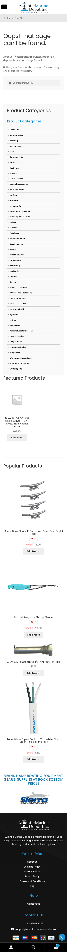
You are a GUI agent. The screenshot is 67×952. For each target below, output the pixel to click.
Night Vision (15, 325)
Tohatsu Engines (17, 255)
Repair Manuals (16, 244)
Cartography (15, 146)
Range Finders (16, 342)
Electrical (14, 162)
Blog (32, 886)
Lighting (13, 195)
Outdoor (13, 227)
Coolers (13, 276)
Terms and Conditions (32, 881)
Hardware (14, 200)
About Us (32, 862)
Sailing (13, 249)
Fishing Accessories (18, 287)
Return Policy (32, 876)
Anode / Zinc (15, 130)
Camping (14, 141)
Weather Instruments (19, 363)
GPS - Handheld (17, 309)
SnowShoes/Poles (18, 347)
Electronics (14, 168)
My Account (11, 947)
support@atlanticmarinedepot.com (35, 929)
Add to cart (33, 551)
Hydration (14, 314)
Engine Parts (15, 173)
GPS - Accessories (18, 304)
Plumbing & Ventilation (20, 217)
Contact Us (33, 903)
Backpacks (14, 271)
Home (10, 18)
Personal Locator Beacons (21, 331)
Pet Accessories (17, 336)
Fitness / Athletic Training (21, 293)
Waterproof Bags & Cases (21, 358)
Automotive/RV (16, 135)
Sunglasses (15, 352)
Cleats (12, 151)
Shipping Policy (32, 866)
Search (33, 947)
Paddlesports (15, 233)
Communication (17, 157)
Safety (13, 222)
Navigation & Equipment (20, 211)
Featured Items (16, 179)
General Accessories (19, 184)
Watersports (15, 260)
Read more (16, 437)
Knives (13, 320)
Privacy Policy (32, 871)
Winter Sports (16, 369)
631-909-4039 (35, 923)
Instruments (15, 206)
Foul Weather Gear (18, 298)
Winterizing (15, 265)
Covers (13, 282)
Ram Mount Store (17, 238)
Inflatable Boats (17, 189)
